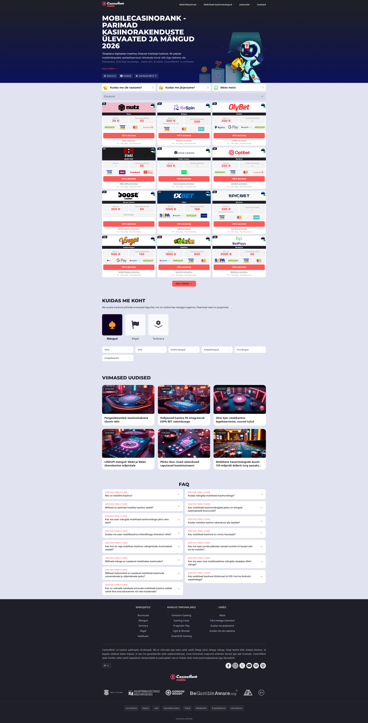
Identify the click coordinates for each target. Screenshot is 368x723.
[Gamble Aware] (214, 692)
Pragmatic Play (181, 625)
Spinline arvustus (183, 272)
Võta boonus (129, 135)
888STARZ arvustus (129, 183)
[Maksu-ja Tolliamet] (113, 692)
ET (105, 665)
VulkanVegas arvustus (128, 272)
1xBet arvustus (184, 228)
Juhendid (244, 4)
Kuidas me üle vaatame (222, 630)
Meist (222, 615)
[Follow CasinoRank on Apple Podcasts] (263, 666)
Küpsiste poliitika (184, 718)
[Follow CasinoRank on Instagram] (235, 666)
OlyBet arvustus (239, 140)
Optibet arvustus (239, 183)
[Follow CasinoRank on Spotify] (256, 666)
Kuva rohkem (182, 283)
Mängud (143, 620)
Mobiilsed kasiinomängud (218, 4)
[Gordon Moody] (175, 692)
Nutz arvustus (129, 140)
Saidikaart (143, 636)
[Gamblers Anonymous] (248, 692)
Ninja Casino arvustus (184, 183)
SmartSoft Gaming (181, 636)
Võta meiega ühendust (222, 620)
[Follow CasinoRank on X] (242, 666)
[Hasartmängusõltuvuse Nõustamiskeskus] (144, 692)
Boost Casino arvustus (128, 228)
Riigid (143, 630)
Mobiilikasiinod (187, 4)
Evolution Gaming (181, 615)
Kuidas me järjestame (222, 625)
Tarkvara (143, 625)
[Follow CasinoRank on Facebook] (228, 666)
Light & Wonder (181, 630)
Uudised (261, 4)
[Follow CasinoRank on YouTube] (249, 666)
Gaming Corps (181, 620)
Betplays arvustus (239, 272)
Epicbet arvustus (239, 228)
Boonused (143, 615)
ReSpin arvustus (184, 140)
